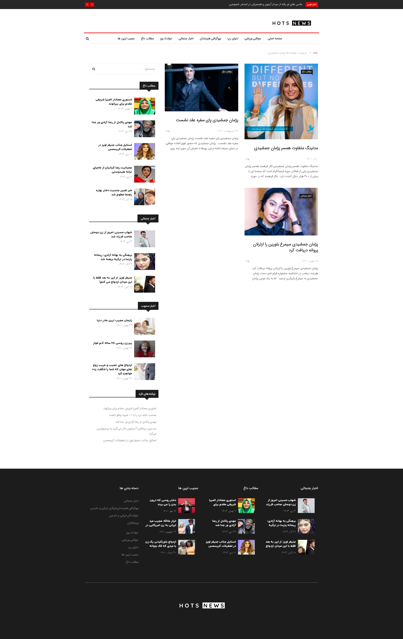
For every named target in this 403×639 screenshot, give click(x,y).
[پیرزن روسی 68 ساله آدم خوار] (143, 350)
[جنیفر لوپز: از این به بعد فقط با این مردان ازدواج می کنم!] (143, 285)
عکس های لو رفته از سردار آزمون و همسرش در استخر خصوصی (265, 4)
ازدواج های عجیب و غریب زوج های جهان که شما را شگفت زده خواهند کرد (112, 369)
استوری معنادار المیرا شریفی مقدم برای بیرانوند (114, 102)
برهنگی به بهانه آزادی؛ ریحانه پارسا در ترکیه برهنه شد (113, 257)
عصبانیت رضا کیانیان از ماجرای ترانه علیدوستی (112, 170)
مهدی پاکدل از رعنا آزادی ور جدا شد (136, 421)
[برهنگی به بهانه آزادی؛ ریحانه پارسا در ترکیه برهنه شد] (143, 262)
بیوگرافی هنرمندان (210, 38)
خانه (315, 52)
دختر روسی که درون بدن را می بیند (163, 502)
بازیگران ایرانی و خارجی (103, 508)
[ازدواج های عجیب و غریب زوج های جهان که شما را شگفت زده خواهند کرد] (143, 372)
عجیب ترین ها (126, 38)
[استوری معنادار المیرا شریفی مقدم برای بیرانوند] (143, 107)
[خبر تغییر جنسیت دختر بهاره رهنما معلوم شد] (143, 197)
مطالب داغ (147, 38)
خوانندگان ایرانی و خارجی (124, 515)
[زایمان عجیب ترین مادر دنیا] (143, 327)
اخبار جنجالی (186, 38)
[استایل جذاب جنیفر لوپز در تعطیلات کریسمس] (143, 152)
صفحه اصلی (275, 38)
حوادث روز (166, 38)
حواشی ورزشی (253, 38)
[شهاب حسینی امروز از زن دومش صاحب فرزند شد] (143, 239)
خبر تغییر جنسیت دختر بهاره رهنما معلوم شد (114, 192)
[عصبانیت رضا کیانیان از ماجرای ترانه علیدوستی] (143, 175)
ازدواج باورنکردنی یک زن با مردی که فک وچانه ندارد (160, 546)
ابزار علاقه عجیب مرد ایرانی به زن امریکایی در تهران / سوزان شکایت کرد (160, 527)
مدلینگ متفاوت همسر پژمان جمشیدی (286, 148)
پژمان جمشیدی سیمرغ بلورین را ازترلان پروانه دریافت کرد (285, 247)
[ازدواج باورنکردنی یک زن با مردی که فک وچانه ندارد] (185, 548)
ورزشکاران (133, 523)
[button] (92, 5)
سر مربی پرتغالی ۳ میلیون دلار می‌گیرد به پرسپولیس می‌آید (126, 431)
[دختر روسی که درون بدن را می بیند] (185, 506)
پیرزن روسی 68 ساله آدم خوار (112, 343)
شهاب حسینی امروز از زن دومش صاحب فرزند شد (111, 234)
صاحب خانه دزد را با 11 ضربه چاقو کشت (132, 415)
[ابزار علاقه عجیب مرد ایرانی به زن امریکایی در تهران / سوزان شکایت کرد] (185, 527)
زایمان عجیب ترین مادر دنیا (114, 320)
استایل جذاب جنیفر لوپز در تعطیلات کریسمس (115, 147)
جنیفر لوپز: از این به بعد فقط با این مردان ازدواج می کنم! (112, 280)
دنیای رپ (232, 38)
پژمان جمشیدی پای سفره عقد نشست (207, 120)
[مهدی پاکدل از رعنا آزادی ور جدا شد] (143, 129)
